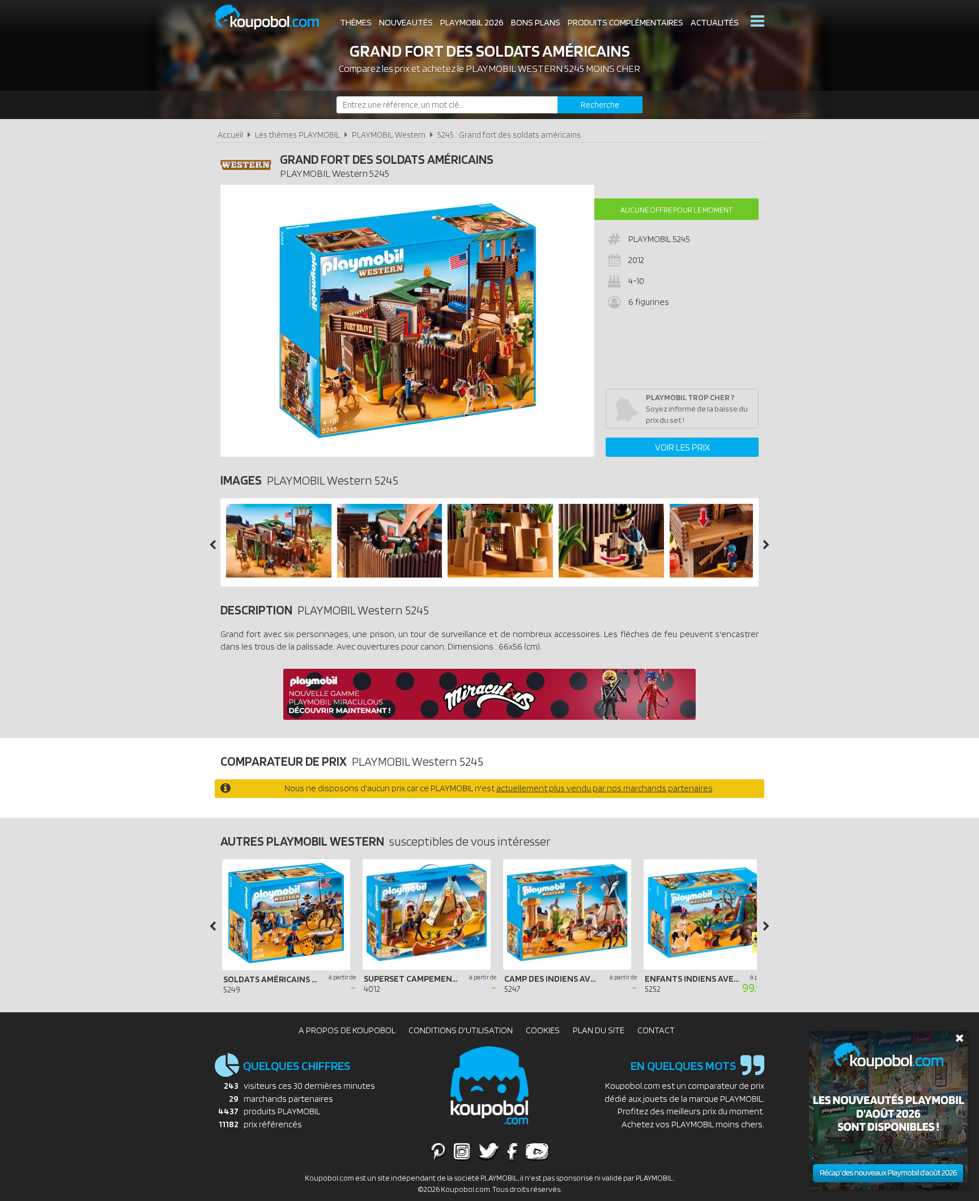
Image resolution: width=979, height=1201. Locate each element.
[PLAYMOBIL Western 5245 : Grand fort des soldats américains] (407, 321)
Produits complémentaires (625, 22)
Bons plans (535, 22)
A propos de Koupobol (347, 1030)
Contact (656, 1030)
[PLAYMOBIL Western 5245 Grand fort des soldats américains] (278, 574)
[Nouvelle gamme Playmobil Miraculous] (489, 716)
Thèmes (356, 22)
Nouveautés (406, 22)
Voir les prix (682, 447)
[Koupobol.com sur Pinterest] (438, 1151)
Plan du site (598, 1030)
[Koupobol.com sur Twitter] (489, 1151)
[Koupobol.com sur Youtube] (537, 1151)
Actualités (715, 22)
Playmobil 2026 (472, 22)
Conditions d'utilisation (460, 1030)
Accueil (230, 134)
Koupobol (274, 17)
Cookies (543, 1030)
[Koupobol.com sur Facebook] (512, 1151)
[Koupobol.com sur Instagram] (462, 1151)
